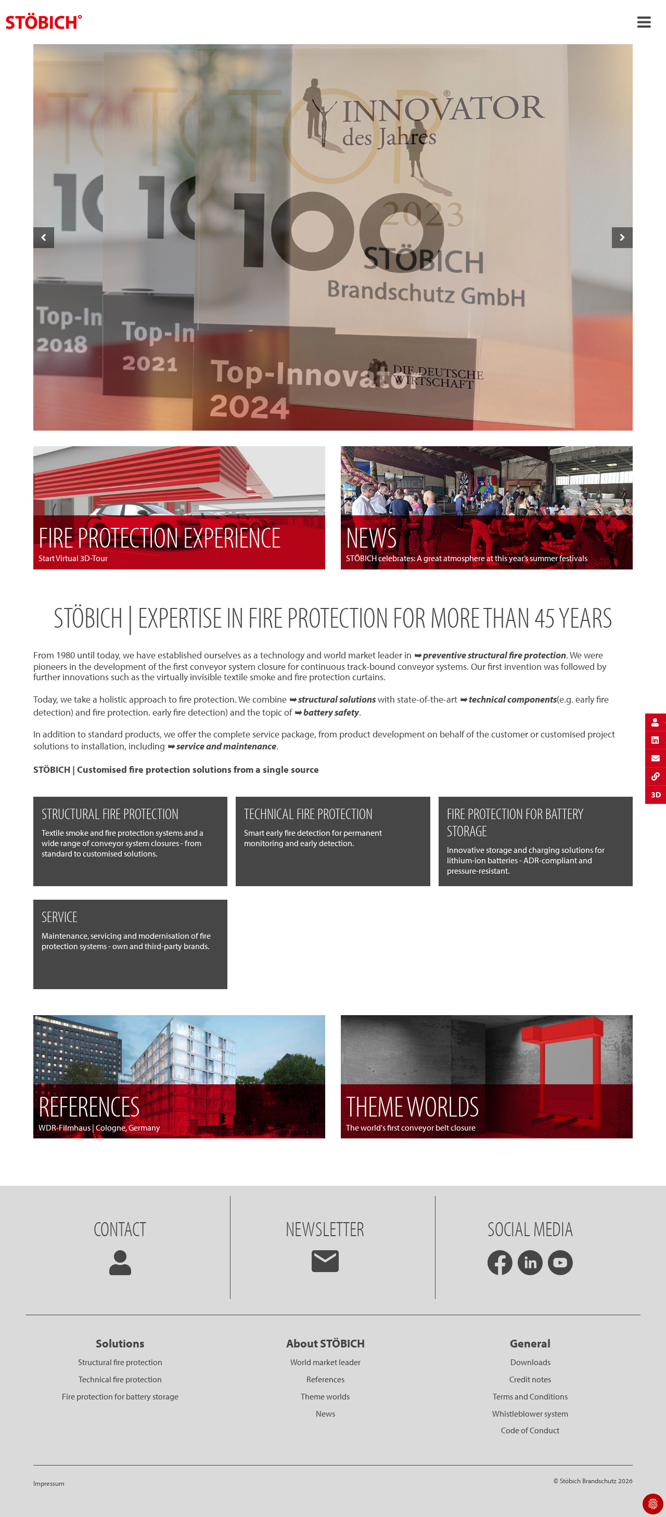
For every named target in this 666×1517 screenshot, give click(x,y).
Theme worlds (325, 1396)
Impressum (49, 1483)
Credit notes (530, 1379)
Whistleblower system (530, 1413)
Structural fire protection (120, 1362)
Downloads (530, 1362)
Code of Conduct (530, 1430)
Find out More (332, 409)
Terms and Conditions (530, 1396)
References (325, 1379)
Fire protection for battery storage (120, 1396)
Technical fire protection (120, 1379)
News (325, 1413)
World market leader (325, 1362)
